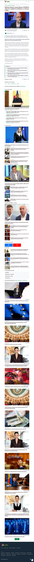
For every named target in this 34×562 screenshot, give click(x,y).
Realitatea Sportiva (7, 552)
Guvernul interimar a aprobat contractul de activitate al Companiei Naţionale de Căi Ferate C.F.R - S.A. (20, 157)
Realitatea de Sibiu (3, 555)
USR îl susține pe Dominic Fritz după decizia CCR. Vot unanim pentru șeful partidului (19, 230)
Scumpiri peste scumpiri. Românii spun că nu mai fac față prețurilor (16, 386)
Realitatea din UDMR (13, 29)
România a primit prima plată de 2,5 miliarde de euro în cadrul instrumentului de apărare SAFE (16, 323)
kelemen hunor (13, 83)
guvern (18, 83)
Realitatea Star (12, 552)
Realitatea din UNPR (29, 552)
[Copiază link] (23, 30)
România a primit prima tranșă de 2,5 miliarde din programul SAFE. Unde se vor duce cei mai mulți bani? (19, 195)
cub (5, 83)
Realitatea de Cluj (14, 555)
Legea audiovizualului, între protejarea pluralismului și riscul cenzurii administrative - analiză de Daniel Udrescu (17, 121)
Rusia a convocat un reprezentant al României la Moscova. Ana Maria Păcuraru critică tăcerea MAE (16, 450)
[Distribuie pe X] (28, 30)
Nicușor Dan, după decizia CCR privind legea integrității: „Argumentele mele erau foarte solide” (19, 238)
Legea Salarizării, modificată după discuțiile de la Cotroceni (15, 429)
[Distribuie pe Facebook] (25, 30)
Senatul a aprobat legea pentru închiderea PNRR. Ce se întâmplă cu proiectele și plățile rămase (18, 76)
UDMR (9, 83)
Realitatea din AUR (17, 552)
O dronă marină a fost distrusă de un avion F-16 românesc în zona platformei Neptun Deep (20, 262)
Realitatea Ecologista (23, 552)
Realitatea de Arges (8, 555)
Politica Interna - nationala (10, 5)
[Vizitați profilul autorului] (5, 30)
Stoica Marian (27, 299)
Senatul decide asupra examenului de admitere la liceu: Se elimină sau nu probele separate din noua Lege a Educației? (20, 149)
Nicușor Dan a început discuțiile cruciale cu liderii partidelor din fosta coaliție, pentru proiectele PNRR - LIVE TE (17, 112)
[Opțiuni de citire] (32, 560)
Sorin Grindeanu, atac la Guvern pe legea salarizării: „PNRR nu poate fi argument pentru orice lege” (17, 68)
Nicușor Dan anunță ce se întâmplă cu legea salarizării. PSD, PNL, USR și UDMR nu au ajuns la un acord (18, 73)
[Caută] (26, 2)
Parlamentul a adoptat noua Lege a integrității (13, 344)
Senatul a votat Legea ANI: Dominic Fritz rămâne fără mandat (15, 471)
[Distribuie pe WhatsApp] (26, 30)
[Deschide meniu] (29, 2)
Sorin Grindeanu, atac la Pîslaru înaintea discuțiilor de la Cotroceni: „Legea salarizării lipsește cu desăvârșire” (17, 108)
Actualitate (7, 119)
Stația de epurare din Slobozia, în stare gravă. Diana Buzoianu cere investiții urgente (17, 71)
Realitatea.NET (2, 552)
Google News (23, 86)
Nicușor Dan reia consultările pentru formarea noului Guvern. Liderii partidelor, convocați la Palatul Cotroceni (17, 115)
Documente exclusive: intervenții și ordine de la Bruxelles (15, 536)
